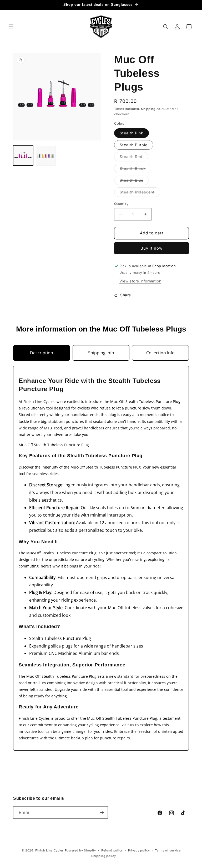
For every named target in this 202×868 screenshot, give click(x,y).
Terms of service (167, 850)
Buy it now (151, 248)
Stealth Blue (134, 181)
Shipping (148, 109)
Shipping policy (103, 856)
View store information (140, 281)
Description (41, 353)
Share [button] (125, 295)
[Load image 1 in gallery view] (23, 156)
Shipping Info (101, 353)
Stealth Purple (134, 145)
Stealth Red (134, 157)
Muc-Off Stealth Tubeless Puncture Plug (54, 444)
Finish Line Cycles (49, 850)
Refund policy (112, 850)
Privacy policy (139, 850)
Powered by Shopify (80, 850)
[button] (11, 27)
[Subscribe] (102, 812)
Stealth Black (135, 169)
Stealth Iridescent (140, 193)
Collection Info (160, 353)
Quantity (121, 204)
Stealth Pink (131, 133)
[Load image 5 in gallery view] (46, 156)
